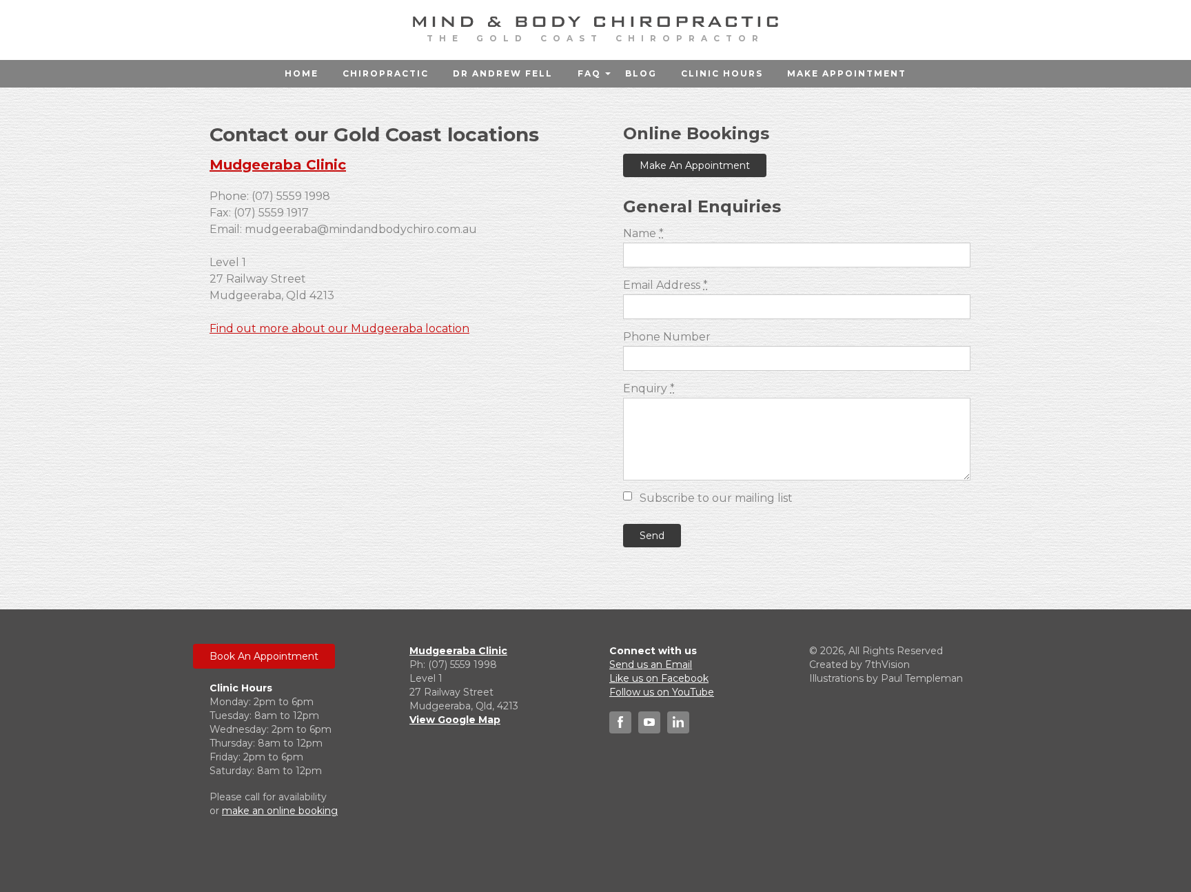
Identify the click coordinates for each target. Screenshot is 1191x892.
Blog (641, 73)
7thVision (887, 664)
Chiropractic (386, 73)
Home (301, 73)
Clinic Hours (722, 73)
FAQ (589, 73)
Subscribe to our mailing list (716, 498)
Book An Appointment (264, 656)
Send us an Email (650, 664)
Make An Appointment (695, 165)
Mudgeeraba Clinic (278, 164)
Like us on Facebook (659, 678)
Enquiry (649, 388)
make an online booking (280, 810)
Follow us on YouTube (661, 692)
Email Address (665, 285)
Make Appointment (846, 73)
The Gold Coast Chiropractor (595, 38)
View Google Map (454, 719)
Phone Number (667, 336)
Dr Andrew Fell (503, 73)
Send (652, 535)
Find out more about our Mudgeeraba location (339, 328)
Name (643, 233)
